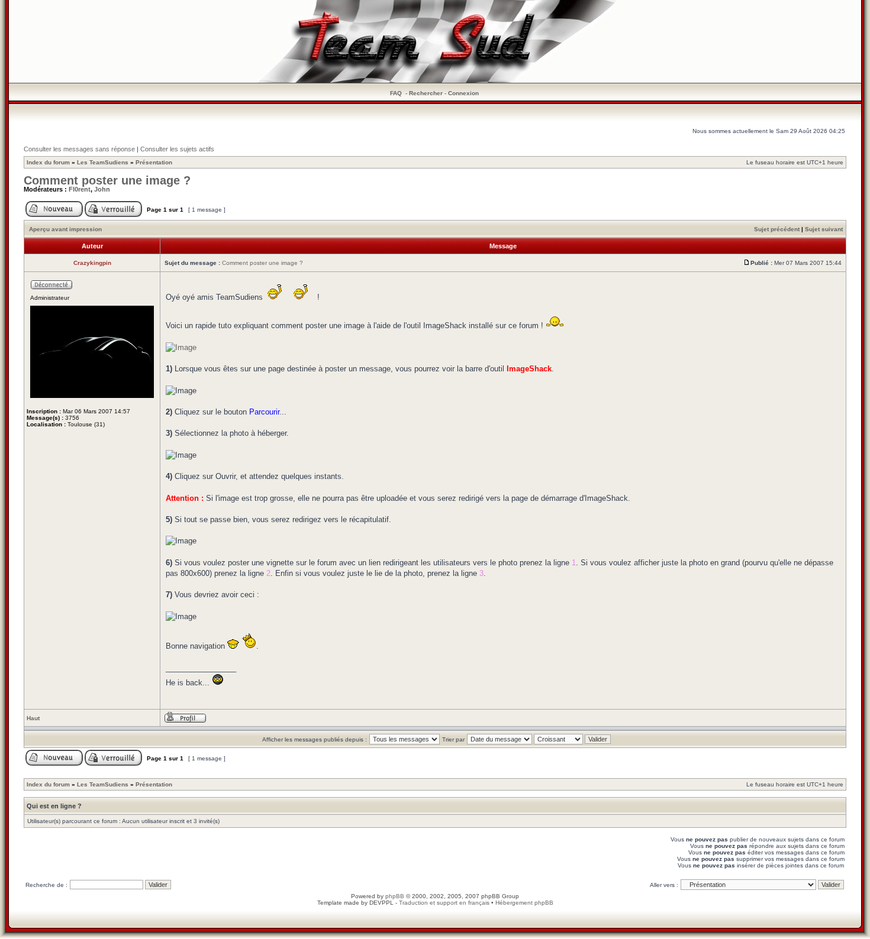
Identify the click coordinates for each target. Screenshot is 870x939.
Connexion (463, 93)
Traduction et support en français (444, 902)
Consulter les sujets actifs (177, 149)
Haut (33, 718)
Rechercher (426, 93)
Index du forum (48, 162)
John (102, 189)
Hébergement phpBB (524, 902)
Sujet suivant (824, 229)
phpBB (394, 896)
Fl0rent (80, 189)
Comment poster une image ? (107, 180)
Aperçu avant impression (65, 229)
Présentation (154, 162)
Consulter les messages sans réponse (79, 149)
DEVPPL (381, 902)
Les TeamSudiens (102, 162)
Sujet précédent (777, 229)
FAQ (396, 93)
